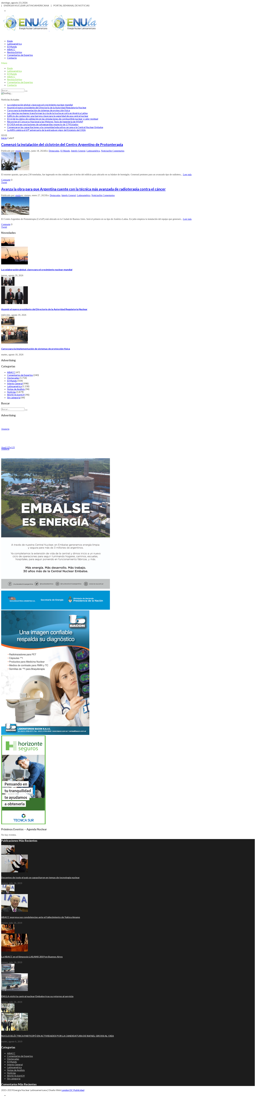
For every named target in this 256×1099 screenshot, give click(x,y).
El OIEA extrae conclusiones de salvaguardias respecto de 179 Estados (42, 124)
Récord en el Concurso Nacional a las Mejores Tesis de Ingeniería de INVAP (45, 121)
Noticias (105, 151)
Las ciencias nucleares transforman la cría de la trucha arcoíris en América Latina (47, 113)
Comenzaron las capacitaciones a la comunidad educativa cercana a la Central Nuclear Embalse (55, 127)
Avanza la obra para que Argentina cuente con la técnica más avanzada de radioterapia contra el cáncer (83, 189)
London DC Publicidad (72, 1090)
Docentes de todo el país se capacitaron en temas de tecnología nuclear (40, 877)
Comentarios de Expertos (20, 55)
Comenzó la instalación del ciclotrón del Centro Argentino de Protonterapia (62, 144)
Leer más (187, 174)
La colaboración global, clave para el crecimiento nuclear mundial (40, 104)
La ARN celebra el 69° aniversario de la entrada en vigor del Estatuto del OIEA (46, 130)
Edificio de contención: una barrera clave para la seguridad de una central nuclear (47, 116)
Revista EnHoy (14, 52)
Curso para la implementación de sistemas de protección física (38, 110)
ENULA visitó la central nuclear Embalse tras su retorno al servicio (37, 996)
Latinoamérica (14, 43)
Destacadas (54, 151)
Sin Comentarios (116, 151)
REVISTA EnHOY (16, 394)
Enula (10, 41)
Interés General (78, 151)
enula (17, 151)
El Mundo (12, 46)
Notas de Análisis (16, 389)
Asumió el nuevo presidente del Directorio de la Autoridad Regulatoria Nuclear (46, 107)
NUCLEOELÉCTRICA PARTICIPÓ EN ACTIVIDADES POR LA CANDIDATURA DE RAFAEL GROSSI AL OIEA (57, 1035)
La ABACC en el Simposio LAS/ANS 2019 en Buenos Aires (32, 956)
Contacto (12, 57)
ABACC (11, 49)
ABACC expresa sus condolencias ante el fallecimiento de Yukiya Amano (40, 917)
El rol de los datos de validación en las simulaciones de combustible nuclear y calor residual (52, 118)
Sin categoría (13, 397)
